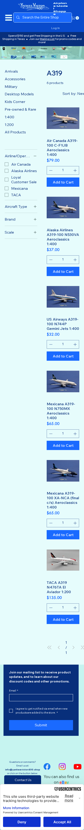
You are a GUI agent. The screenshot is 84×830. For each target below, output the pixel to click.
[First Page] (49, 647)
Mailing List (47, 39)
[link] (75, 18)
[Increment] (75, 170)
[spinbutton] (63, 170)
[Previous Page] (59, 647)
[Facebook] (47, 766)
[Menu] (8, 17)
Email (13, 690)
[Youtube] (77, 766)
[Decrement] (50, 170)
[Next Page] (73, 647)
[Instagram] (62, 766)
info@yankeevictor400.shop (22, 769)
